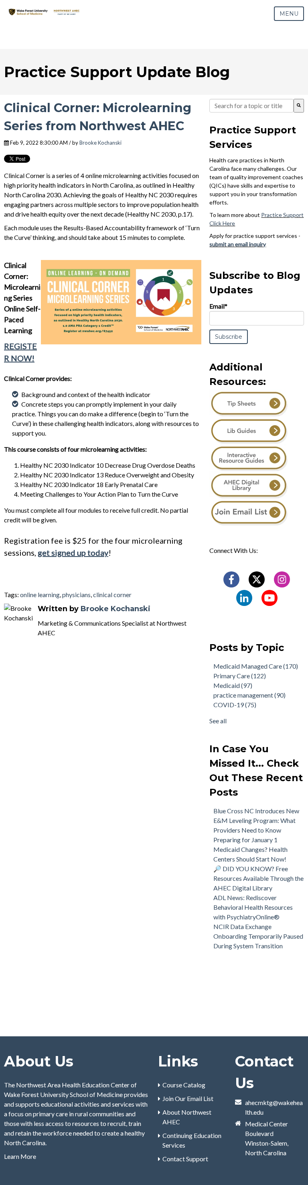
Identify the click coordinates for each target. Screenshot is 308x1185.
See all (218, 721)
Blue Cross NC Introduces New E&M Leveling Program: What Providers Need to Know (256, 820)
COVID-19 (234, 704)
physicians (76, 594)
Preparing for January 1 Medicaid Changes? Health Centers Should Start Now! (250, 849)
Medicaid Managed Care (255, 666)
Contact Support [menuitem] (185, 1158)
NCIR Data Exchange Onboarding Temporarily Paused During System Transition (258, 936)
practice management (249, 695)
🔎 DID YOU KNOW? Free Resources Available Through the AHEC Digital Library (258, 878)
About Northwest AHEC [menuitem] (186, 1117)
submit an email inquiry (237, 244)
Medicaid (232, 685)
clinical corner (112, 594)
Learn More (20, 1156)
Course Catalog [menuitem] (183, 1085)
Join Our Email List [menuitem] (187, 1098)
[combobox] (251, 106)
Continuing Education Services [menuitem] (191, 1140)
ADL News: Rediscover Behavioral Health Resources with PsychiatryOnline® (253, 907)
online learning (40, 594)
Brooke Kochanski (100, 142)
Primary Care (239, 675)
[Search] (299, 106)
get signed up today (73, 552)
